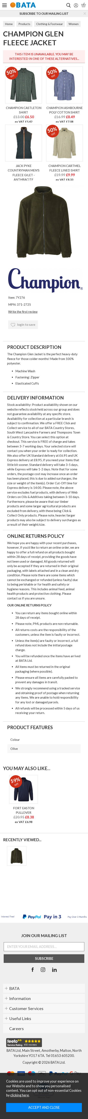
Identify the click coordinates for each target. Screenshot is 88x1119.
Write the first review (22, 311)
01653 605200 (62, 1056)
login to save (26, 324)
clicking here (19, 1095)
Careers (16, 1028)
